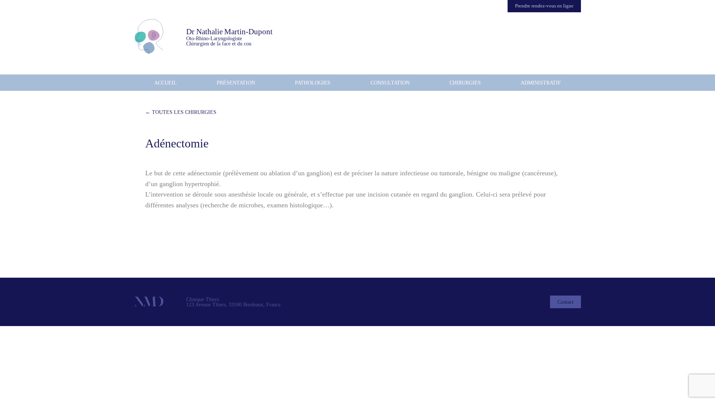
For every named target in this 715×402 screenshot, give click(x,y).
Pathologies (312, 83)
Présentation (236, 83)
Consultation (390, 83)
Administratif (541, 83)
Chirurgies (465, 83)
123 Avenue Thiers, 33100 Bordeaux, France (233, 304)
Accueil (165, 83)
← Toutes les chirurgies (180, 112)
